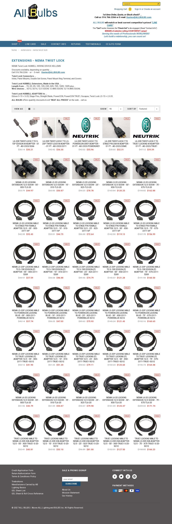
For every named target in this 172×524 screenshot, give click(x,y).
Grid (29, 109)
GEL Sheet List (18, 490)
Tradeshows (17, 481)
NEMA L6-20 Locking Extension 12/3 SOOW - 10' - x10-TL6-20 (56, 400)
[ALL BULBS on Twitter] (121, 476)
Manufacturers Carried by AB (25, 484)
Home (14, 50)
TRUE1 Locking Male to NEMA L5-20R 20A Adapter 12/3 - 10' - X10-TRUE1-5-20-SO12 (56, 442)
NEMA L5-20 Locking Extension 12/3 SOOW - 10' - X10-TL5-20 (56, 184)
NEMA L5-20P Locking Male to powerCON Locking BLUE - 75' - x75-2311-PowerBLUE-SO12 (146, 314)
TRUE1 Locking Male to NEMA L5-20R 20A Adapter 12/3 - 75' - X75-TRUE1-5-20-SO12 (146, 442)
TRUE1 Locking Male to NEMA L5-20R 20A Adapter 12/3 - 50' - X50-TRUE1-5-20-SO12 (116, 442)
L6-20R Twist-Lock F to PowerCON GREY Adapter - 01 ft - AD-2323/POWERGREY (86, 143)
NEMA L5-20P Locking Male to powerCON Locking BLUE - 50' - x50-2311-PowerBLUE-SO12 (116, 314)
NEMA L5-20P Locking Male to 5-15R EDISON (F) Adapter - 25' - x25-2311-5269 (86, 271)
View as (18, 109)
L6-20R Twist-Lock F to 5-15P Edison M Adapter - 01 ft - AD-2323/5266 (25, 143)
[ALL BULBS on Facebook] (114, 476)
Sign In (138, 9)
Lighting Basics (19, 487)
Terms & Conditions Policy (24, 476)
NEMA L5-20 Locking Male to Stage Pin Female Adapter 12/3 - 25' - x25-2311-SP (86, 227)
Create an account (152, 9)
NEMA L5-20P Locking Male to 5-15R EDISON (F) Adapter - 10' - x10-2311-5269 (55, 271)
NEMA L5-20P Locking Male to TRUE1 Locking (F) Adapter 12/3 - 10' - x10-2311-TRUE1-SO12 (55, 358)
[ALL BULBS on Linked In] (128, 476)
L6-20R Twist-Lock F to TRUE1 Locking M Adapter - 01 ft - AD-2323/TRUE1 (146, 143)
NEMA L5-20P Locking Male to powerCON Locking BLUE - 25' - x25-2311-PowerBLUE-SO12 (86, 314)
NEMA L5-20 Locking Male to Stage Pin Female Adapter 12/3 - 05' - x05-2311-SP (26, 227)
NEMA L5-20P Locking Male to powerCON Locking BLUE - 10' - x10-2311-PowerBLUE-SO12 (55, 314)
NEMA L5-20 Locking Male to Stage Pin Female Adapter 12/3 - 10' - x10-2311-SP (56, 227)
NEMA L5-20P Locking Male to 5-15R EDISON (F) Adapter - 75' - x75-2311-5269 (146, 271)
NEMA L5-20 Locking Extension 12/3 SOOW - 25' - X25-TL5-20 (86, 184)
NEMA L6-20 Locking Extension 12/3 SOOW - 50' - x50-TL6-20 (116, 400)
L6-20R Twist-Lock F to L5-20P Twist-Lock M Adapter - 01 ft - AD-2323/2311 (55, 143)
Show (103, 109)
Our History (67, 496)
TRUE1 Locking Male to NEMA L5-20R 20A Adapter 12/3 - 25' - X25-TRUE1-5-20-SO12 (86, 442)
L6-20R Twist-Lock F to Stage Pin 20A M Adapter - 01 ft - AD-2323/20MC (116, 143)
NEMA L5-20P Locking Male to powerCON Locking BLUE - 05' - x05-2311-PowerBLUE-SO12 (25, 314)
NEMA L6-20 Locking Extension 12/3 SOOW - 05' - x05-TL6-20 (25, 400)
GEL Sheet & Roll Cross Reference (27, 493)
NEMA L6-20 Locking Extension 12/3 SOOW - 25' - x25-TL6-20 (86, 400)
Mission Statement (70, 493)
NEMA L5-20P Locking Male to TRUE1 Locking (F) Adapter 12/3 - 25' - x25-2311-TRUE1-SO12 (86, 358)
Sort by (131, 109)
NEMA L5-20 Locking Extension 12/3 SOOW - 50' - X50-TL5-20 (116, 184)
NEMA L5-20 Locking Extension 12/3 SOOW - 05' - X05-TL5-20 (25, 184)
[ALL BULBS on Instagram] (134, 476)
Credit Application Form (22, 470)
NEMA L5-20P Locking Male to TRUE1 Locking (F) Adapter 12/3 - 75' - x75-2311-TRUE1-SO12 (146, 358)
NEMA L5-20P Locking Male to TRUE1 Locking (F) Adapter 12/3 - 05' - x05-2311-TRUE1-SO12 (25, 358)
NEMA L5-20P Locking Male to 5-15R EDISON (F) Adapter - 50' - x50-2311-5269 (116, 271)
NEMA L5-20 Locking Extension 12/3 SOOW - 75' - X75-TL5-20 (146, 184)
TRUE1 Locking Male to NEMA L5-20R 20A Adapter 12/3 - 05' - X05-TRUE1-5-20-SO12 (25, 442)
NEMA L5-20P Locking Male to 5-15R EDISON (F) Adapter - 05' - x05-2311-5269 (25, 271)
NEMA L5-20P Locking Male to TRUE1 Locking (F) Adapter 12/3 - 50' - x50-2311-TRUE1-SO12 (116, 358)
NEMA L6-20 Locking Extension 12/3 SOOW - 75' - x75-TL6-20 (146, 400)
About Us (66, 489)
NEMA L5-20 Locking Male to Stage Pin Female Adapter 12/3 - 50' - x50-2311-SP (116, 227)
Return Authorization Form (24, 473)
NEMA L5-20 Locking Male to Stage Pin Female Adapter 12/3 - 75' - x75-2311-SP (146, 227)
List (34, 109)
